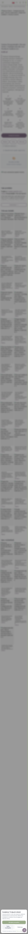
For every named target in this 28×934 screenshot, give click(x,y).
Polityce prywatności (20, 931)
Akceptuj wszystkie (14, 922)
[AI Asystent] (24, 930)
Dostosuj (20, 927)
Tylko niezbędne (8, 927)
